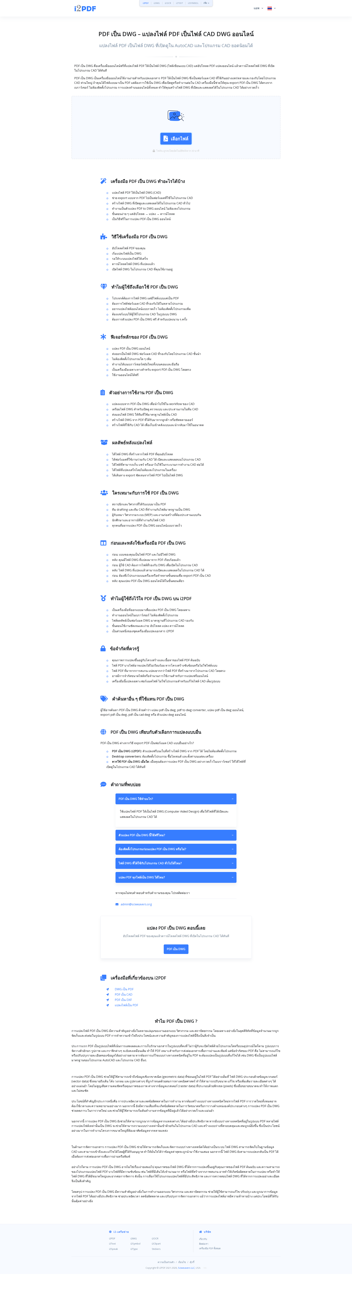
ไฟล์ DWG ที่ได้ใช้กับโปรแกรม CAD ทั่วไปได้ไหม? (176, 863)
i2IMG (157, 3)
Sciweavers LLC (186, 1267)
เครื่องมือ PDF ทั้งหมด (210, 1248)
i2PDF (146, 3)
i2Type (134, 1249)
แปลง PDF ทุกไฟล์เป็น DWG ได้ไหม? (176, 877)
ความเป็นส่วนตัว (166, 1262)
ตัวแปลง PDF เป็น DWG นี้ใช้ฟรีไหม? (176, 835)
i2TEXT (179, 3)
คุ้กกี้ (192, 1262)
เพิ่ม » (206, 3)
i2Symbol (135, 1243)
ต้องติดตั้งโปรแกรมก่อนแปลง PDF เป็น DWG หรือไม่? (176, 849)
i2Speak (113, 1249)
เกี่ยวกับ (203, 1239)
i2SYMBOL (193, 3)
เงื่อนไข (182, 1262)
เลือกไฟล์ (179, 139)
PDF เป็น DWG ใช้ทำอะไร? (176, 799)
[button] (258, 8)
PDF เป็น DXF (123, 1000)
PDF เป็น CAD (123, 994)
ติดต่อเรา (203, 1243)
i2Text (112, 1243)
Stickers (156, 1249)
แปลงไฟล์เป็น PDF (126, 1005)
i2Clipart (156, 1243)
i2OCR (168, 3)
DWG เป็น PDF (124, 989)
